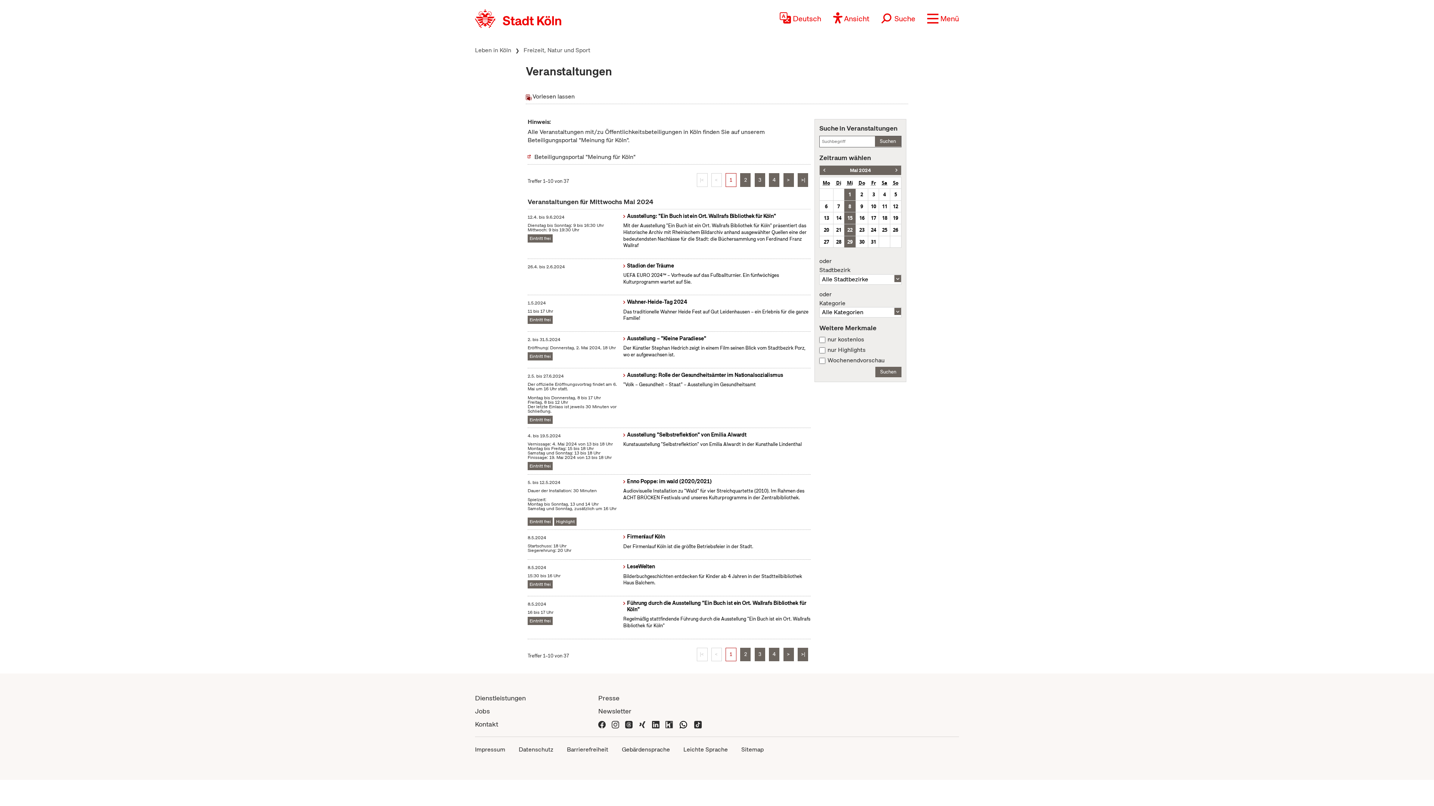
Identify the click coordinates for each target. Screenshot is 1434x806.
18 (884, 218)
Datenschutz (536, 749)
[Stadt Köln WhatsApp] (683, 724)
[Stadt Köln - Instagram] (615, 724)
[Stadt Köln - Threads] (629, 724)
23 (862, 230)
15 (850, 218)
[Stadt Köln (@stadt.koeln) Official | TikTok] (698, 724)
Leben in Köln (493, 50)
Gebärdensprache (646, 749)
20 (826, 230)
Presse (609, 698)
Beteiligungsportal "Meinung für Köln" (585, 157)
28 (838, 241)
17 (873, 218)
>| (803, 180)
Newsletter (614, 711)
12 (895, 206)
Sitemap (752, 749)
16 (862, 218)
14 (838, 218)
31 (873, 241)
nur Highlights (847, 350)
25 (884, 230)
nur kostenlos (846, 340)
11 (884, 206)
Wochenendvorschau (856, 360)
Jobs (482, 711)
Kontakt (486, 724)
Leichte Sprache (705, 749)
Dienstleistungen (500, 698)
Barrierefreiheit (587, 749)
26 (895, 230)
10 (873, 206)
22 (850, 230)
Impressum (490, 749)
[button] (943, 18)
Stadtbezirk (834, 265)
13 (826, 218)
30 (862, 241)
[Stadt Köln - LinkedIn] (655, 724)
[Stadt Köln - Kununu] (669, 724)
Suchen (888, 141)
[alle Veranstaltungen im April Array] (824, 170)
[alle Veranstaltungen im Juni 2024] (896, 170)
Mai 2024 (860, 170)
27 (826, 241)
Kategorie (832, 299)
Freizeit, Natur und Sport (557, 50)
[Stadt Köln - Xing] (642, 724)
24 (873, 230)
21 (838, 230)
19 (895, 218)
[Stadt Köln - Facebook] (602, 724)
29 (850, 241)
